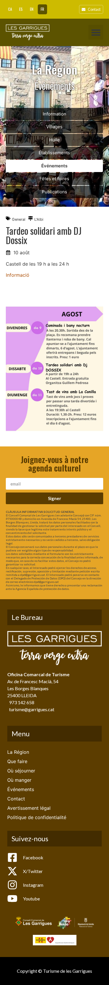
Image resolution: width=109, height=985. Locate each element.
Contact (16, 799)
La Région (18, 752)
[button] (95, 32)
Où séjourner (21, 771)
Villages (54, 126)
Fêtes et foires (54, 178)
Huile (54, 140)
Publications (54, 191)
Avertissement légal (29, 808)
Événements (54, 166)
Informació (17, 275)
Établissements (54, 152)
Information (54, 114)
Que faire (17, 761)
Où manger (19, 780)
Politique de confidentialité (36, 817)
